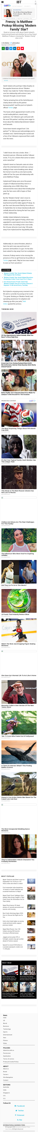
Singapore (6, 1093)
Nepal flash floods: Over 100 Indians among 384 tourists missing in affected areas (11, 931)
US (4, 1020)
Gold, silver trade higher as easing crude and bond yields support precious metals (13, 923)
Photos (5, 1040)
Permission (7, 1053)
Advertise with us (8, 1050)
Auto (4, 1037)
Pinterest (20, 1115)
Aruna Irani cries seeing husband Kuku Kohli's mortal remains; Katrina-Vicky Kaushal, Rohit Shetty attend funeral (18, 365)
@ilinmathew (16, 43)
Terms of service (8, 1059)
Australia (6, 1087)
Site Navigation (8, 1077)
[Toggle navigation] (2, 2)
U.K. (4, 1095)
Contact (5, 1080)
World (5, 1023)
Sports (5, 1032)
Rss (20, 1120)
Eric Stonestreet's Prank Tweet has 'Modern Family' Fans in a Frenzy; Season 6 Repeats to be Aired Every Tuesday (18, 283)
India (4, 1017)
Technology (7, 1029)
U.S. (4, 1098)
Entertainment (7, 1034)
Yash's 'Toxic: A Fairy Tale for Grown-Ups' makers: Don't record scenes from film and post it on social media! (27, 996)
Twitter (10, 108)
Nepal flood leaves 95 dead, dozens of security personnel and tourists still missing (13, 907)
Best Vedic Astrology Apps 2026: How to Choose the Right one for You (13, 915)
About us (6, 1068)
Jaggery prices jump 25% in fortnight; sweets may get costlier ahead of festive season (13, 939)
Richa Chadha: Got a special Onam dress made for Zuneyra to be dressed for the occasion (18, 393)
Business (6, 1026)
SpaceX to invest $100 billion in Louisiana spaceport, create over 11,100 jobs (13, 947)
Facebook (20, 1106)
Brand (5, 1071)
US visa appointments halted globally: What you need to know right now (17, 336)
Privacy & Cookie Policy (10, 1061)
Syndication (7, 1056)
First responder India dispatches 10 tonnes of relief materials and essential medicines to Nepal (13, 889)
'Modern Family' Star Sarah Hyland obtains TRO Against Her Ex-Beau (18, 274)
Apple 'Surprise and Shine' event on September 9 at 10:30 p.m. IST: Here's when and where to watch (13, 881)
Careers (5, 1074)
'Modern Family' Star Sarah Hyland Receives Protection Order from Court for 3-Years (18, 278)
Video (5, 1043)
